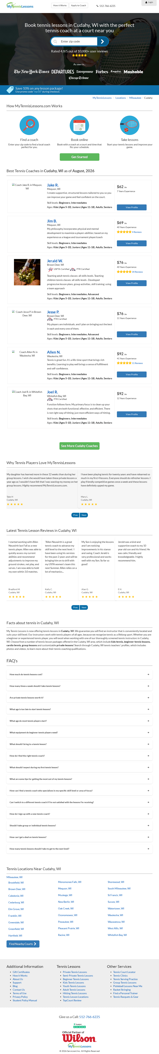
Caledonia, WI (15, 895)
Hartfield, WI (15, 935)
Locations (121, 97)
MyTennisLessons (102, 97)
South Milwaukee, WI (119, 888)
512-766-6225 (89, 1017)
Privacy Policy (20, 996)
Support (17, 982)
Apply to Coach (78, 5)
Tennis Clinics (120, 975)
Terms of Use (19, 993)
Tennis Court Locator (124, 972)
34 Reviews (137, 272)
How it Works (60, 5)
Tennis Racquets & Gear (125, 996)
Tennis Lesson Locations (76, 996)
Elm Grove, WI (16, 909)
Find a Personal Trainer (125, 993)
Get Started (79, 157)
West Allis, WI (115, 928)
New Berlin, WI (66, 901)
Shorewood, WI (116, 882)
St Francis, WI (115, 895)
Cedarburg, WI (16, 902)
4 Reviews (137, 232)
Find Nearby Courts (21, 944)
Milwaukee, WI (15, 877)
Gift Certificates (21, 972)
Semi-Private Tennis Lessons (78, 975)
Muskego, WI (65, 895)
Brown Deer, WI (16, 889)
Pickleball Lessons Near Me (127, 986)
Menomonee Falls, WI (69, 882)
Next (84, 515)
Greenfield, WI (16, 929)
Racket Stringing (122, 989)
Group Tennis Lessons (124, 982)
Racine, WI (63, 935)
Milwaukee (135, 97)
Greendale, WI (16, 922)
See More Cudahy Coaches (79, 446)
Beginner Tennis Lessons (76, 979)
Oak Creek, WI (66, 908)
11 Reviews (137, 363)
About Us (18, 979)
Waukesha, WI (115, 915)
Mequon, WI (64, 888)
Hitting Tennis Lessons (75, 993)
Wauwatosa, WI (116, 921)
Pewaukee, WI (65, 921)
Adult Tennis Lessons (74, 989)
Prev (75, 515)
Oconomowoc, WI (67, 915)
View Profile (132, 207)
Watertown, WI (116, 908)
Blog (15, 986)
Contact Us (19, 989)
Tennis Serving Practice (125, 979)
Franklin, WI (14, 915)
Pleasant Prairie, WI (68, 928)
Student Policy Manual (25, 1000)
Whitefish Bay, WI (117, 935)
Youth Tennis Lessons (74, 986)
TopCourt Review (72, 1000)
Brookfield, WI (16, 882)
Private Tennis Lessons (75, 972)
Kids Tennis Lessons (73, 982)
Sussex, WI (113, 901)
